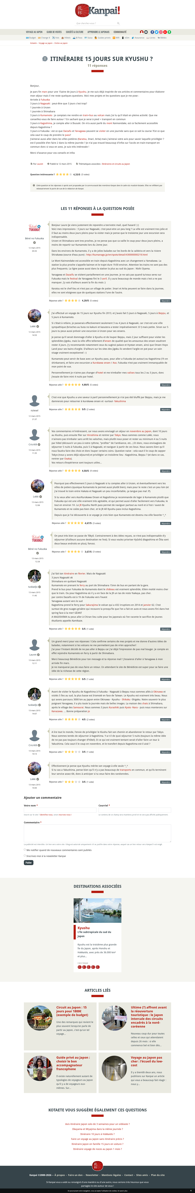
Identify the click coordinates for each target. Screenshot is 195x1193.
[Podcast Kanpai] (169, 32)
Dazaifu (70, 274)
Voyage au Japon (34, 32)
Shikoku (126, 699)
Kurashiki (114, 707)
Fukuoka (45, 99)
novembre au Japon (140, 431)
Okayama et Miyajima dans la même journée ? (97, 1129)
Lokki (33, 326)
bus (91, 115)
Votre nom (31, 805)
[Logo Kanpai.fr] (97, 10)
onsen (108, 340)
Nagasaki (45, 103)
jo (89, 711)
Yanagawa (80, 131)
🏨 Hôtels (65, 37)
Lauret (40, 163)
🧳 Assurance (137, 37)
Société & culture (74, 32)
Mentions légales (111, 1175)
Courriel (104, 805)
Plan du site (158, 1175)
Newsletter (92, 1175)
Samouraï (78, 707)
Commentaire (33, 822)
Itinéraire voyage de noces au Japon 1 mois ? (97, 1149)
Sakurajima (92, 604)
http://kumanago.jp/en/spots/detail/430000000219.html (117, 254)
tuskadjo (33, 586)
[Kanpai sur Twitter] (156, 32)
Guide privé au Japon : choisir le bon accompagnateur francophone (73, 1063)
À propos (60, 1175)
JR (80, 505)
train (85, 115)
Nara (135, 707)
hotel (100, 372)
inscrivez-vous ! (65, 814)
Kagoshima (46, 123)
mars (44, 91)
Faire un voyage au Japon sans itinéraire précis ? (97, 1138)
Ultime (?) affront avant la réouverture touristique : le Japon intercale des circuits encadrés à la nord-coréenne (149, 1017)
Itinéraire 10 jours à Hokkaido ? (97, 1134)
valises (131, 372)
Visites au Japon (61, 43)
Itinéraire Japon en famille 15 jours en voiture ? (97, 1144)
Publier (29, 862)
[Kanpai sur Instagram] (161, 32)
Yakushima (120, 401)
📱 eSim (125, 37)
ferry (82, 585)
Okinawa (158, 691)
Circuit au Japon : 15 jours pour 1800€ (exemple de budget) (72, 1011)
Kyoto (128, 707)
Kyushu (82, 91)
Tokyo (117, 435)
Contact (128, 1175)
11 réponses (97, 66)
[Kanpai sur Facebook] (152, 32)
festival (74, 278)
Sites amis (142, 1175)
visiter (102, 131)
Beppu (162, 313)
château (110, 589)
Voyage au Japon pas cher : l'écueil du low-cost (147, 1061)
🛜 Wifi (116, 37)
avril (104, 278)
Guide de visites (54, 32)
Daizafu (67, 131)
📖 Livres (150, 37)
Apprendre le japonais (98, 32)
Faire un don (75, 1175)
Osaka (67, 458)
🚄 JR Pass (77, 37)
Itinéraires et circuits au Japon (116, 163)
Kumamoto (46, 115)
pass (67, 134)
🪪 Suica (88, 37)
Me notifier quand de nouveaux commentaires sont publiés (59, 850)
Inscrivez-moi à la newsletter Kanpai (46, 856)
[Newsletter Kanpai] (146, 32)
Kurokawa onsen (101, 362)
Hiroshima (92, 435)
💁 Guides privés (102, 37)
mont (109, 123)
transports (125, 769)
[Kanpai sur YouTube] (165, 32)
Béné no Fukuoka (34, 238)
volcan (101, 115)
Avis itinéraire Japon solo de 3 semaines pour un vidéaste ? (97, 1124)
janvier (147, 604)
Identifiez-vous (46, 814)
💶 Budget (31, 37)
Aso (115, 362)
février (81, 573)
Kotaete (33, 43)
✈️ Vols (55, 37)
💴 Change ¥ (44, 37)
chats (145, 703)
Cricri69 (33, 444)
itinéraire (69, 573)
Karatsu (82, 138)
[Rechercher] (118, 23)
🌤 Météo (161, 37)
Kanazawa (57, 711)
